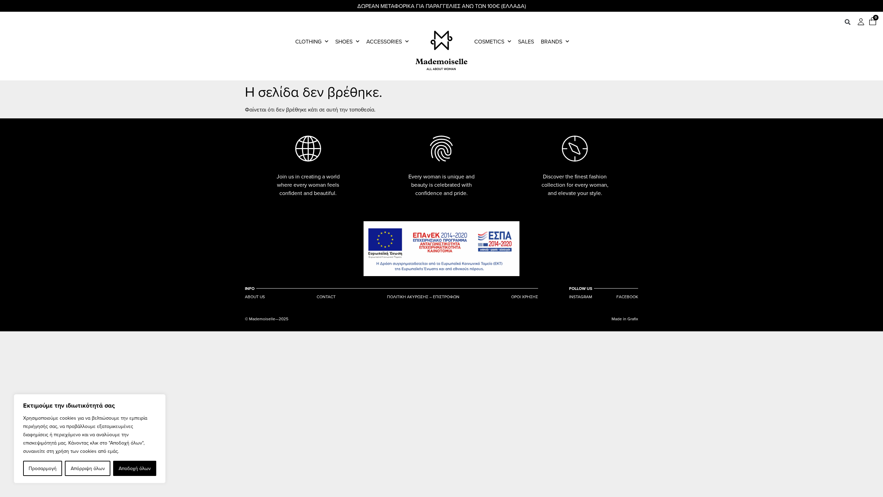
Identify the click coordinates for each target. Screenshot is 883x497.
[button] (847, 22)
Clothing (308, 41)
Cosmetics (489, 41)
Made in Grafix (625, 319)
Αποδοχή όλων (135, 468)
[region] (90, 438)
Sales (526, 41)
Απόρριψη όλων (88, 468)
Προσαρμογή (43, 468)
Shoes (344, 41)
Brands (551, 41)
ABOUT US (255, 297)
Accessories (384, 41)
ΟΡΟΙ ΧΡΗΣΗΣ (524, 297)
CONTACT (326, 297)
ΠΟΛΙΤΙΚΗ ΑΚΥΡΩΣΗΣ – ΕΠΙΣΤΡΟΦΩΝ (423, 297)
